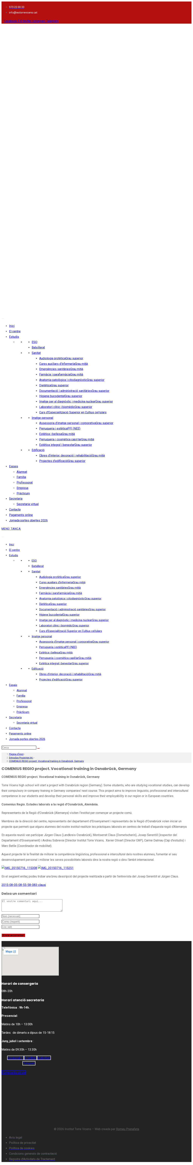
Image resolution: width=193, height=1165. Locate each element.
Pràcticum (23, 493)
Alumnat (22, 472)
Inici (12, 326)
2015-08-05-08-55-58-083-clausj (24, 885)
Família (21, 477)
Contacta (15, 509)
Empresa (22, 488)
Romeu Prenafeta (127, 1129)
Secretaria (15, 498)
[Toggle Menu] (3, 318)
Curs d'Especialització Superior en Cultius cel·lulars (72, 412)
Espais (13, 466)
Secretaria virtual (28, 504)
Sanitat (36, 353)
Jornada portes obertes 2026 (28, 520)
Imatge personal (42, 418)
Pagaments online (21, 515)
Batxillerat (38, 347)
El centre (15, 331)
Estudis (14, 337)
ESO (34, 342)
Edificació (38, 450)
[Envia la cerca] (38, 748)
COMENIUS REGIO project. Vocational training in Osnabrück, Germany (46, 761)
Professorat (25, 482)
